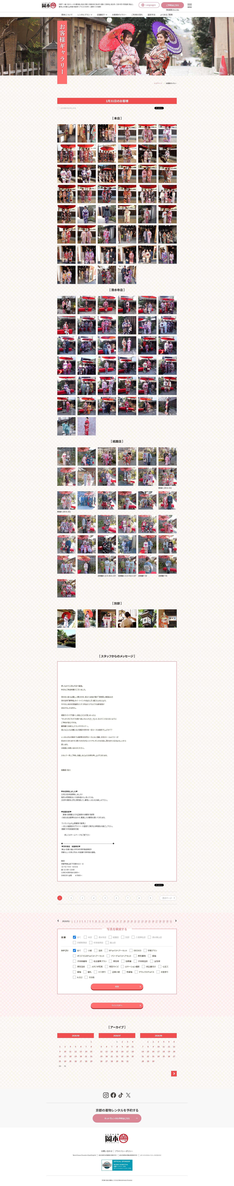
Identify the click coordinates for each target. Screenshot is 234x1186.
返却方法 (151, 14)
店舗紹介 (101, 14)
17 (121, 921)
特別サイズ (113, 966)
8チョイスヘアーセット (118, 950)
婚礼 (90, 971)
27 (157, 921)
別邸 (127, 937)
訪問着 (128, 961)
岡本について (67, 14)
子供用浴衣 (143, 961)
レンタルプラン (84, 14)
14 (110, 921)
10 (96, 921)
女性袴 (157, 961)
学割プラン (152, 950)
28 (160, 921)
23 (142, 921)
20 (132, 921)
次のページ (167, 898)
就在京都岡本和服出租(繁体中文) (128, 1155)
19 (128, 921)
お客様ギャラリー (119, 14)
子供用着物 (82, 961)
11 (99, 921)
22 (139, 921)
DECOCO (137, 950)
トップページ (158, 83)
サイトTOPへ (117, 1005)
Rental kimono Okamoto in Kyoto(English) (84, 1155)
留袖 (79, 971)
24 (146, 921)
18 (124, 921)
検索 (117, 986)
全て (79, 937)
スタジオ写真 (97, 966)
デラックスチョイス (146, 971)
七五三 (165, 966)
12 (103, 921)
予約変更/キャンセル (172, 10)
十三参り (102, 971)
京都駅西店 (82, 942)
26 (153, 921)
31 (171, 921)
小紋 (90, 950)
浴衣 (100, 950)
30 (167, 921)
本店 (90, 937)
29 (164, 921)
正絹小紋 (116, 971)
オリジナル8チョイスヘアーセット (90, 955)
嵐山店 (113, 942)
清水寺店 (102, 937)
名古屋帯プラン (100, 961)
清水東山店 (157, 937)
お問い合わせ (106, 1151)
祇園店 (116, 937)
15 (114, 921)
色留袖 (129, 971)
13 (107, 921)
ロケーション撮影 (132, 966)
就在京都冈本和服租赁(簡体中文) (108, 1155)
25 (149, 921)
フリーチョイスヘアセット (121, 955)
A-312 (79, 977)
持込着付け (151, 966)
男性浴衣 (81, 966)
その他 (91, 977)
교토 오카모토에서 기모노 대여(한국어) (150, 1155)
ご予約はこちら (172, 5)
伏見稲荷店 (98, 942)
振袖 (154, 955)
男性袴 (116, 961)
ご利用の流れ (137, 14)
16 (117, 921)
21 (135, 921)
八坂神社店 (141, 937)
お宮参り (164, 971)
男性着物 (142, 955)
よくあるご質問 (166, 14)
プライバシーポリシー (124, 1151)
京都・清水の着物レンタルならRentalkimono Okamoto (117, 1180)
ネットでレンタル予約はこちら (117, 1118)
